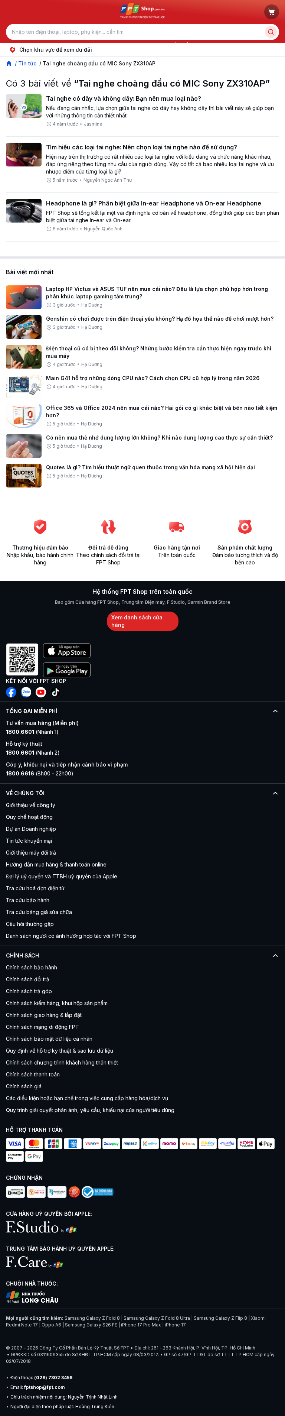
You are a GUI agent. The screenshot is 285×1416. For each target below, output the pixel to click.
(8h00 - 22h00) (39, 773)
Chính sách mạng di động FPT (42, 1027)
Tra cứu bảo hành (27, 900)
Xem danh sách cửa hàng (137, 621)
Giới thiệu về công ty (30, 805)
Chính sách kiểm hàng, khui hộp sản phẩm (57, 1003)
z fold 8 (206, 45)
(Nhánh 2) (33, 752)
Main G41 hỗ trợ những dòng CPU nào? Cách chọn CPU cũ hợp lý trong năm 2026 (153, 378)
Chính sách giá (24, 1086)
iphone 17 (24, 45)
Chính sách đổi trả (27, 979)
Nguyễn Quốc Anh (103, 228)
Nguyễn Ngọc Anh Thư (107, 180)
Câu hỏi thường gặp (30, 924)
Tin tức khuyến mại (29, 840)
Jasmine (93, 124)
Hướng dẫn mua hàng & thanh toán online (56, 864)
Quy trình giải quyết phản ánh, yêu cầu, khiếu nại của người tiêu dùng (90, 1110)
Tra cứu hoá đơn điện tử (35, 888)
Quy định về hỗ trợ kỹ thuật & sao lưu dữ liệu (59, 1050)
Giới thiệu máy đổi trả (31, 852)
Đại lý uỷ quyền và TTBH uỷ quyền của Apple (61, 876)
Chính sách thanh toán (33, 1074)
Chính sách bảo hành (31, 967)
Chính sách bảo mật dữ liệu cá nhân (49, 1039)
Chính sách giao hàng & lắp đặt (44, 1015)
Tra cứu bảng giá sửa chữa (39, 912)
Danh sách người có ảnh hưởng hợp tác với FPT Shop (71, 936)
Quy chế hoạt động (29, 817)
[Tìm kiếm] (271, 32)
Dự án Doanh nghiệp (31, 829)
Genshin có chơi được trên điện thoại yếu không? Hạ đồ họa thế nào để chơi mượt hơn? (159, 318)
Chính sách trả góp (29, 991)
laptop (48, 45)
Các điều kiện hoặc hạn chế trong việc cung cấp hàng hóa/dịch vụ (87, 1098)
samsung (71, 45)
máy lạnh (152, 45)
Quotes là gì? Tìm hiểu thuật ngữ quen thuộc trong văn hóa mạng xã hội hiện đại (150, 467)
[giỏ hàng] (271, 11)
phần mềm (180, 45)
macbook (125, 45)
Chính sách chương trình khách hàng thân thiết (62, 1062)
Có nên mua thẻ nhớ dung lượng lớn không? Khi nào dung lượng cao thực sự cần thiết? (159, 437)
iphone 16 (98, 45)
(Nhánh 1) (32, 732)
